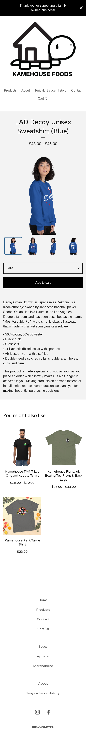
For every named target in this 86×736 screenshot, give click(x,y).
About (25, 90)
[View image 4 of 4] (73, 246)
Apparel (43, 656)
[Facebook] (48, 712)
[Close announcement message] (81, 8)
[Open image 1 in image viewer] (43, 195)
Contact (76, 90)
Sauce (43, 647)
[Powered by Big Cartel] (43, 727)
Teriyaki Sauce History (50, 90)
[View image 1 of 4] (13, 246)
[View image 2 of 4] (33, 246)
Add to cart (43, 282)
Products (10, 90)
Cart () (43, 98)
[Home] (43, 50)
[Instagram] (37, 712)
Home (43, 600)
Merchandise (43, 666)
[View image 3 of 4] (53, 246)
